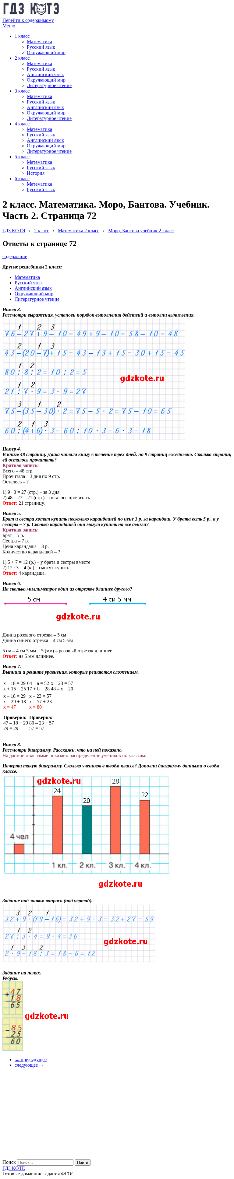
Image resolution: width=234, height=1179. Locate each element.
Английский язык (45, 74)
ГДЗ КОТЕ (13, 1168)
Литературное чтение (49, 85)
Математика (39, 41)
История (35, 173)
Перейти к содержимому (28, 20)
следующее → (29, 1065)
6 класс (22, 178)
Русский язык (41, 47)
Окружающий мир (46, 52)
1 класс (22, 36)
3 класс (22, 90)
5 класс (22, 156)
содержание (14, 256)
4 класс (22, 123)
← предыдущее (31, 1059)
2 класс (22, 58)
